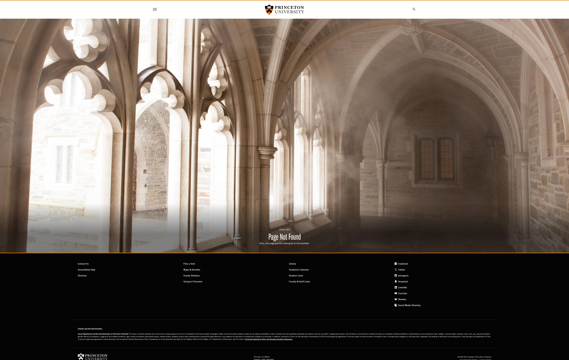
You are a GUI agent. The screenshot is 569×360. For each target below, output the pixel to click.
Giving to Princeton (192, 281)
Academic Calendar (299, 269)
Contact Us (83, 263)
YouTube (402, 293)
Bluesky (402, 299)
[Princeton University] (92, 358)
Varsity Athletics (191, 275)
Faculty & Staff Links (299, 281)
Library (292, 263)
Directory (82, 275)
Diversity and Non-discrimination (90, 328)
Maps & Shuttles (191, 269)
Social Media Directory (409, 305)
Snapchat (403, 281)
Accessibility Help (86, 269)
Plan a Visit (189, 263)
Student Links (296, 275)
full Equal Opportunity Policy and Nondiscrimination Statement (268, 339)
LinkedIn (402, 287)
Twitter (401, 269)
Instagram (403, 275)
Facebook (403, 263)
